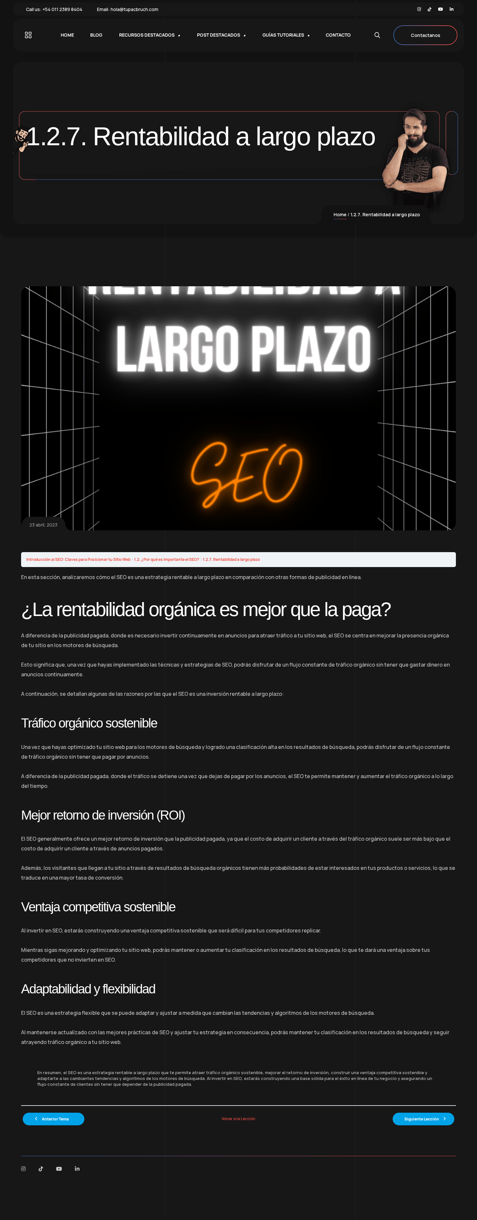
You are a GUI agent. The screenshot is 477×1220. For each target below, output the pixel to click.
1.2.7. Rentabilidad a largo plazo (231, 559)
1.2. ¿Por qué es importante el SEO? (166, 559)
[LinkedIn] (451, 9)
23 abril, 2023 (43, 525)
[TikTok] (429, 9)
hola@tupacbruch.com (134, 9)
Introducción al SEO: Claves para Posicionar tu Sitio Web (78, 559)
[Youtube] (440, 9)
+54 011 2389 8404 (62, 9)
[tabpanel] (238, 836)
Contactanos (425, 35)
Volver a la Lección (238, 1118)
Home (340, 214)
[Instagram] (419, 9)
